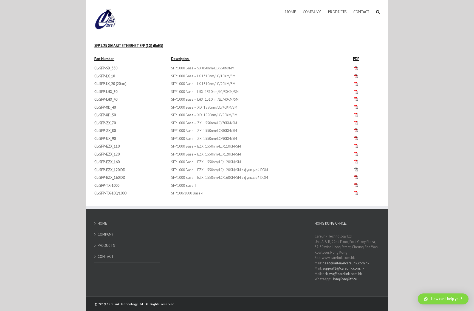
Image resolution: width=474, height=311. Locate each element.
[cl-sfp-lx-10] (356, 76)
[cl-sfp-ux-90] (356, 138)
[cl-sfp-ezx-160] (356, 162)
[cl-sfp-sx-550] (356, 68)
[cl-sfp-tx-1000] (356, 185)
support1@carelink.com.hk (343, 268)
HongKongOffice (344, 279)
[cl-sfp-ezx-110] (356, 146)
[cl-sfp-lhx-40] (356, 99)
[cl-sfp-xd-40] (356, 115)
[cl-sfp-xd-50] (356, 107)
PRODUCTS (106, 245)
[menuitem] (294, 11)
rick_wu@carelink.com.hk (342, 274)
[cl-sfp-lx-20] (356, 84)
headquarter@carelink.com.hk (346, 263)
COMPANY (105, 234)
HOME (102, 223)
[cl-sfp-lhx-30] (356, 92)
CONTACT (106, 256)
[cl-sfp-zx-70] (356, 123)
